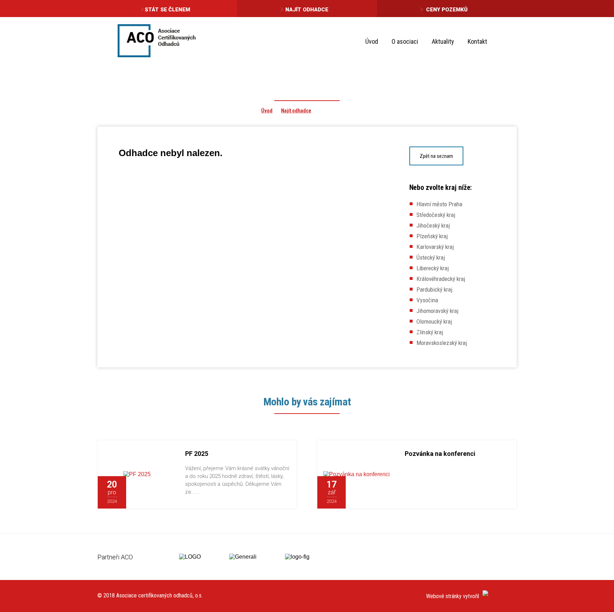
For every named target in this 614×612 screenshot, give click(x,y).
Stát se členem (167, 9)
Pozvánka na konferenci (440, 453)
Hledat (505, 41)
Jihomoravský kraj (437, 310)
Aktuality (443, 41)
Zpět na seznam (436, 156)
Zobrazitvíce (151, 492)
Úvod (371, 41)
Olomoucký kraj (434, 321)
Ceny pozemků (447, 9)
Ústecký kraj (430, 257)
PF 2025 (196, 453)
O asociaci (405, 41)
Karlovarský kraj (435, 246)
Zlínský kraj (429, 332)
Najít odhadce (306, 9)
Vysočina (427, 300)
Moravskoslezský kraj (441, 342)
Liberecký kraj (432, 268)
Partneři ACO (115, 557)
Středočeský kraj (435, 214)
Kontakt (477, 41)
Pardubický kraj (434, 289)
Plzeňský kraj (432, 236)
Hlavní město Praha (439, 204)
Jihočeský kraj (433, 225)
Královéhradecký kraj (440, 278)
